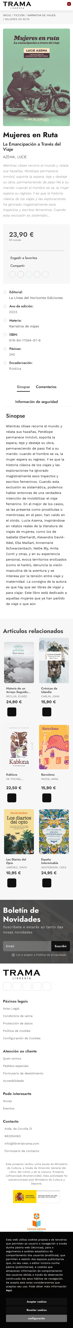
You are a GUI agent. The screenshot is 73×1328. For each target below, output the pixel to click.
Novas (7, 1101)
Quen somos (12, 1058)
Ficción (19, 15)
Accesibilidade (13, 1081)
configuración (36, 1318)
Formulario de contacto (21, 1151)
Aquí (9, 1290)
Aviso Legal (11, 1008)
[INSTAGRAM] (17, 986)
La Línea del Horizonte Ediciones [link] (36, 298)
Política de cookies (16, 1031)
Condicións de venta (18, 1016)
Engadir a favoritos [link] (23, 257)
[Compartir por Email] (37, 274)
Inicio (7, 15)
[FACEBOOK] (7, 986)
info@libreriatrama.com (21, 1143)
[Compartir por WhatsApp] (28, 274)
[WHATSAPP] (37, 986)
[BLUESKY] (47, 986)
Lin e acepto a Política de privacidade (41, 954)
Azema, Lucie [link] (15, 157)
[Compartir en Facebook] (12, 274)
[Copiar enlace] (45, 274)
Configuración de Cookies (21, 1038)
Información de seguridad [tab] (36, 401)
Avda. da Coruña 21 (18, 1128)
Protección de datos (18, 1023)
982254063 (12, 1136)
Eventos (8, 1108)
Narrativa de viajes (42, 15)
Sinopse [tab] (23, 387)
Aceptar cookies (36, 1301)
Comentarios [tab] (46, 387)
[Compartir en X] (20, 274)
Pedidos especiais (15, 1066)
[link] (11, 711)
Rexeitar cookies (37, 1310)
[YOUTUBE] (27, 986)
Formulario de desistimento (23, 1073)
